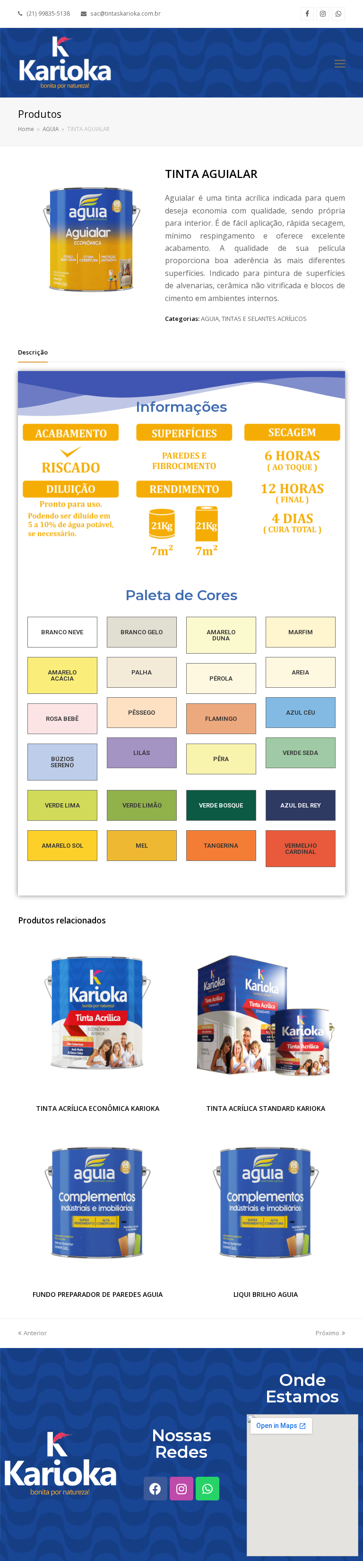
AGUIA (210, 318)
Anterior (35, 1333)
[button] (340, 63)
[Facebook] (307, 13)
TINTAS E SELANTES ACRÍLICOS (264, 318)
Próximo (327, 1333)
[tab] (33, 352)
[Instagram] (322, 13)
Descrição (33, 352)
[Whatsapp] (338, 13)
